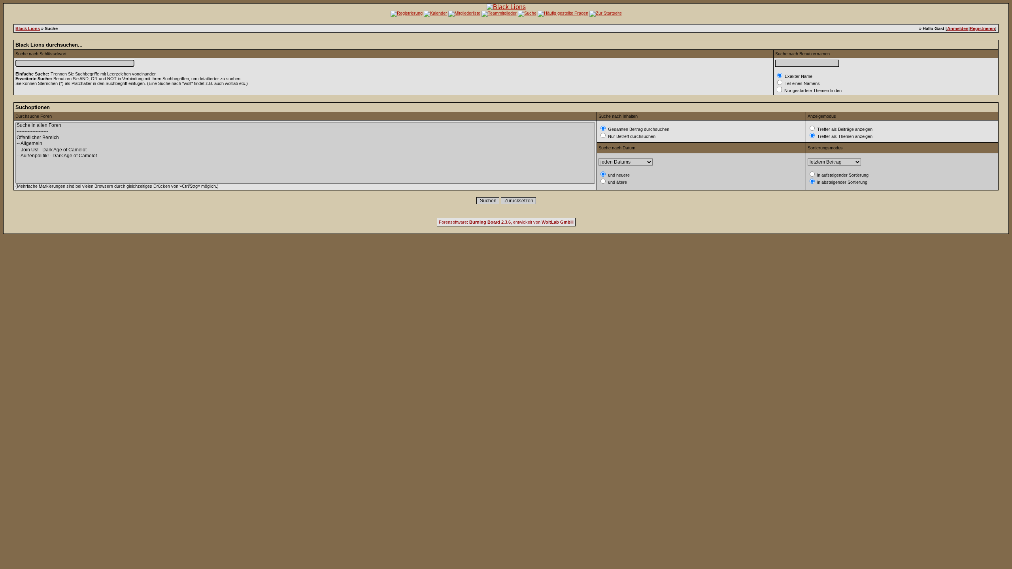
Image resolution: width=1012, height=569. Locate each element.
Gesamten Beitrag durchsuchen (638, 129)
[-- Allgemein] (305, 144)
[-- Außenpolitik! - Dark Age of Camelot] (305, 156)
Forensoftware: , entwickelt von (506, 222)
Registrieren (982, 28)
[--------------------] (305, 131)
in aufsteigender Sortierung (842, 175)
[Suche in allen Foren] (305, 125)
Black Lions (27, 28)
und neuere (618, 175)
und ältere (617, 182)
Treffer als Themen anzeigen (844, 136)
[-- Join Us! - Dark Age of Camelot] (305, 150)
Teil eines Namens (802, 83)
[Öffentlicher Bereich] (305, 138)
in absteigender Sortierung (841, 182)
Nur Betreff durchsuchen (631, 136)
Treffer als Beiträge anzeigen (844, 129)
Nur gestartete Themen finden (812, 90)
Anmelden (958, 28)
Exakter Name (798, 76)
